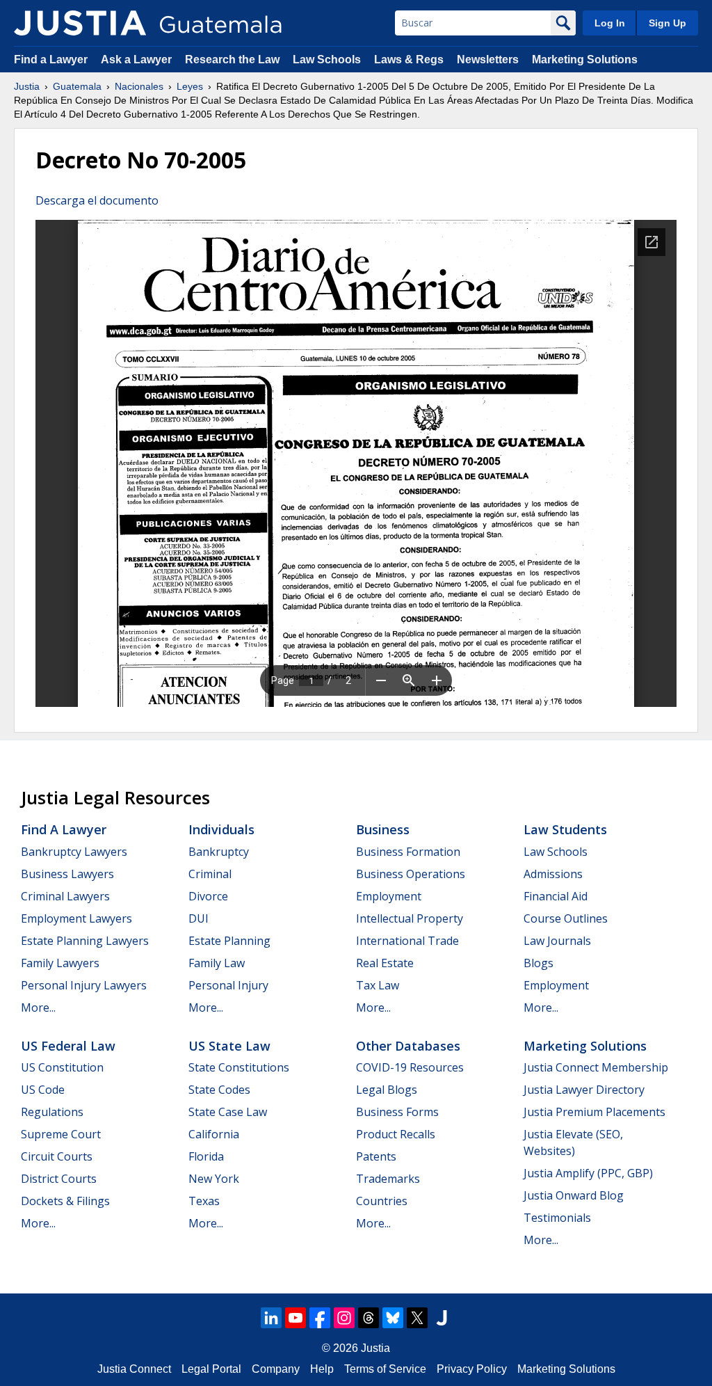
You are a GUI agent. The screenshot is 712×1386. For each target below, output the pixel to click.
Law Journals (557, 940)
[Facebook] (319, 1317)
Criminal (210, 874)
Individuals (221, 829)
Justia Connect (134, 1369)
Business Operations (410, 874)
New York (213, 1178)
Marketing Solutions (585, 59)
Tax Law (377, 985)
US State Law (229, 1045)
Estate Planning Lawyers (85, 940)
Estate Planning (229, 940)
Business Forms (397, 1112)
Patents (376, 1156)
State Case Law (227, 1112)
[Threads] (368, 1317)
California (213, 1134)
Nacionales (139, 86)
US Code (43, 1089)
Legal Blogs (386, 1089)
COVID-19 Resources (410, 1067)
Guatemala (77, 86)
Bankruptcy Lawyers (74, 851)
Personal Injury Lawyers (84, 985)
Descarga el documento (97, 200)
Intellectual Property (409, 918)
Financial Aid (556, 896)
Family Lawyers (60, 963)
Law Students (565, 829)
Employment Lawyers (76, 918)
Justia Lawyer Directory (584, 1089)
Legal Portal (211, 1369)
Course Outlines (566, 918)
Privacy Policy (472, 1369)
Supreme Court (61, 1134)
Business (383, 829)
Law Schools (327, 59)
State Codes (219, 1089)
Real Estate (385, 963)
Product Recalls (395, 1134)
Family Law (216, 963)
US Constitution (62, 1067)
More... (38, 1007)
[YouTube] (295, 1317)
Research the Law (232, 59)
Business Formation (408, 851)
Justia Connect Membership (596, 1067)
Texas (204, 1201)
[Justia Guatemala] (80, 22)
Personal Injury (228, 985)
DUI (198, 918)
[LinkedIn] (271, 1317)
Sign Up (667, 23)
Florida (206, 1156)
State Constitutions (238, 1067)
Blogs (538, 963)
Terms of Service (385, 1369)
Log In (609, 23)
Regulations (52, 1112)
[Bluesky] (392, 1317)
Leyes (190, 86)
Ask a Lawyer (138, 59)
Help (322, 1369)
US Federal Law (68, 1045)
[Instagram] (344, 1317)
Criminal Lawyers (65, 896)
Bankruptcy (218, 851)
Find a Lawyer (51, 59)
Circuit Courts (56, 1156)
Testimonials (557, 1217)
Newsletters (488, 59)
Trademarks (388, 1178)
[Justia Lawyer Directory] (441, 1317)
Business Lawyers (67, 874)
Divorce (208, 896)
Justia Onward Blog (574, 1195)
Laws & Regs (409, 59)
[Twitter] (417, 1317)
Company (276, 1369)
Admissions (553, 874)
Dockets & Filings (65, 1201)
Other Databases (408, 1045)
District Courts (59, 1178)
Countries (381, 1201)
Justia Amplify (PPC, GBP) (588, 1173)
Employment (388, 896)
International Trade (407, 940)
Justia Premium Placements (594, 1112)
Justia (27, 86)
